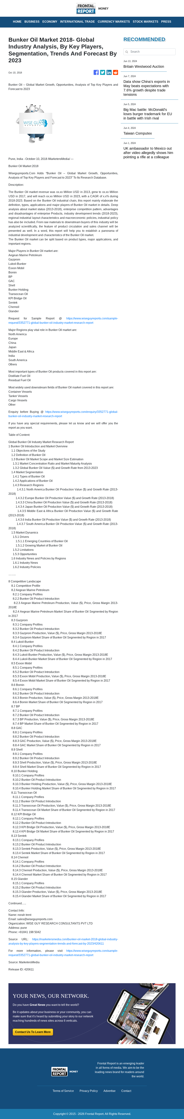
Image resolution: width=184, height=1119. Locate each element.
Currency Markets (114, 21)
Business (32, 21)
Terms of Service (63, 1090)
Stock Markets (145, 21)
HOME (17, 21)
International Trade (77, 21)
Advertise (110, 1090)
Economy (49, 21)
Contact (126, 1090)
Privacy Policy (89, 1090)
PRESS (166, 21)
